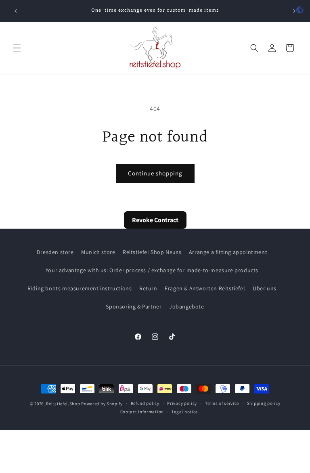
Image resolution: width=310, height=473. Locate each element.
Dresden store (55, 252)
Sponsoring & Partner (133, 306)
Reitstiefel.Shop (63, 403)
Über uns (264, 288)
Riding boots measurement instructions (79, 288)
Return (148, 288)
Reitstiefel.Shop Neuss (152, 252)
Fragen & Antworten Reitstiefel (205, 288)
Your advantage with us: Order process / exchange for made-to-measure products (152, 270)
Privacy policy (182, 403)
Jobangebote (186, 306)
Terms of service (222, 403)
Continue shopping (155, 173)
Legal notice (185, 412)
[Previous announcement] (16, 11)
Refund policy (145, 403)
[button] (17, 48)
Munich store (98, 252)
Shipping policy (264, 403)
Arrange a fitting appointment (228, 252)
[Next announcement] (294, 11)
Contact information (142, 412)
